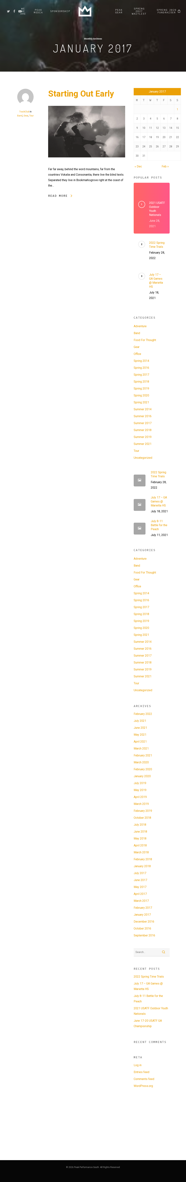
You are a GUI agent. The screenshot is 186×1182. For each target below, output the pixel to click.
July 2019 (140, 783)
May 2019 (140, 790)
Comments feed (144, 1079)
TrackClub (24, 111)
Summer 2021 (142, 444)
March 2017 (141, 901)
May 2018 (140, 838)
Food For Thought (145, 340)
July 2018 (140, 824)
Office (137, 354)
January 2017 (142, 914)
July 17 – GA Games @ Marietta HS (148, 986)
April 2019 (140, 797)
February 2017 (143, 907)
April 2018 (140, 845)
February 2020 (143, 769)
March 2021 (141, 748)
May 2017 (140, 887)
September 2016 (144, 935)
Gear (26, 115)
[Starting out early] (86, 163)
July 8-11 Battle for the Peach (148, 998)
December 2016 (144, 921)
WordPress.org (143, 1086)
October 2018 (142, 817)
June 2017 (140, 880)
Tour (31, 115)
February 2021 (143, 755)
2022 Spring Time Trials (149, 976)
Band (20, 115)
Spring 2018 (141, 381)
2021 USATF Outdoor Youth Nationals (151, 1011)
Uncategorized (143, 457)
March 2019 (141, 804)
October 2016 (142, 928)
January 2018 (142, 866)
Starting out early (81, 94)
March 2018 (141, 852)
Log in (137, 1065)
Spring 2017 (141, 374)
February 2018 (143, 859)
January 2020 (142, 776)
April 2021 (140, 741)
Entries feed (141, 1072)
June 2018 (140, 831)
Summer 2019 (142, 437)
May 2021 (140, 734)
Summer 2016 (142, 416)
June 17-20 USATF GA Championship (148, 1023)
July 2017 (140, 873)
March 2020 (141, 762)
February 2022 (143, 714)
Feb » (165, 166)
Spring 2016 (141, 367)
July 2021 (140, 721)
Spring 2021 (141, 402)
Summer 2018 (142, 430)
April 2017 (140, 894)
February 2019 (143, 811)
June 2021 (140, 727)
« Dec (138, 166)
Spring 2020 (141, 395)
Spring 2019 (141, 388)
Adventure (140, 326)
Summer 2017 (142, 423)
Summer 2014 (142, 409)
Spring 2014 (141, 361)
